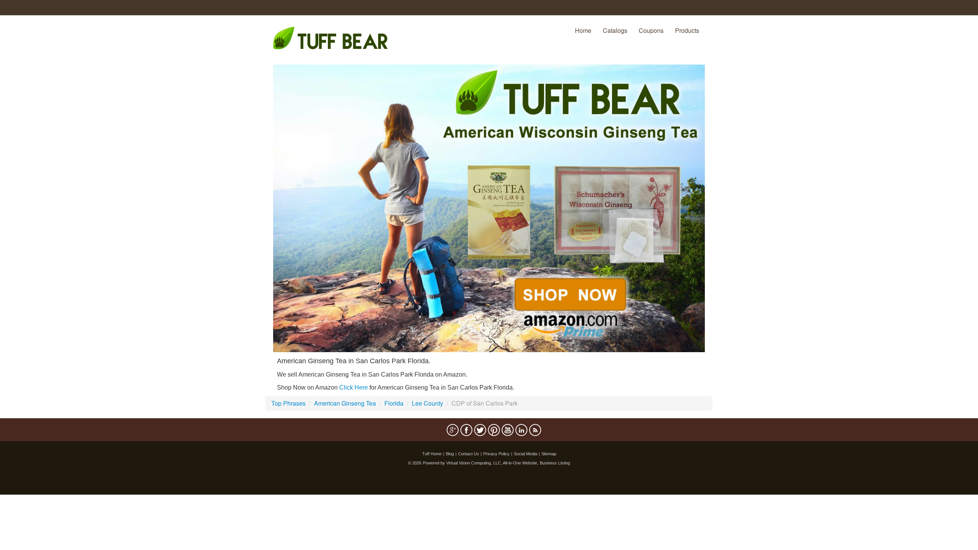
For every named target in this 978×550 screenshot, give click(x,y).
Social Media (525, 453)
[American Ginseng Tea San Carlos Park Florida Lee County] (489, 207)
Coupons (651, 30)
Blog (450, 453)
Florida (393, 403)
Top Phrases (288, 403)
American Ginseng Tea (345, 403)
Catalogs (615, 30)
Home (583, 30)
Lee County (427, 403)
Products (687, 30)
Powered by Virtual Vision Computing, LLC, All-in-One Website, (480, 463)
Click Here (353, 387)
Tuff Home (432, 453)
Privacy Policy (496, 453)
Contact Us (468, 453)
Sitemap (548, 453)
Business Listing (555, 463)
